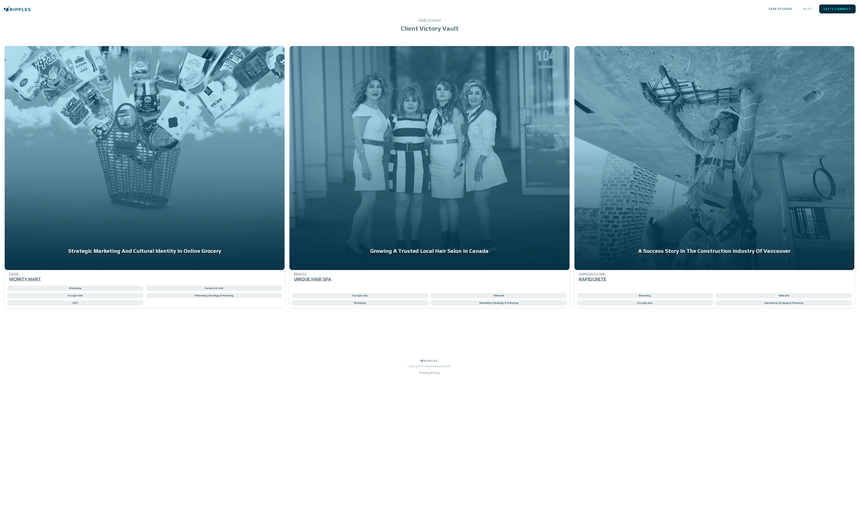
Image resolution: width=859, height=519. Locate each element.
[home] (17, 8)
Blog (807, 9)
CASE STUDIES (780, 9)
